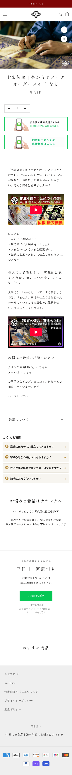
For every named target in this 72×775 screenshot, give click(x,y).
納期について (19, 419)
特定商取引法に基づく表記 (21, 691)
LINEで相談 (36, 595)
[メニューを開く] (5, 14)
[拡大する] (64, 29)
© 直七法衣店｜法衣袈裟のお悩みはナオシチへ (36, 734)
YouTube (10, 683)
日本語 (34, 726)
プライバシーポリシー (18, 700)
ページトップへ (18, 396)
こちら (43, 367)
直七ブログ (11, 674)
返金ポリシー (12, 709)
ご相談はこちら (36, 4)
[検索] (60, 14)
